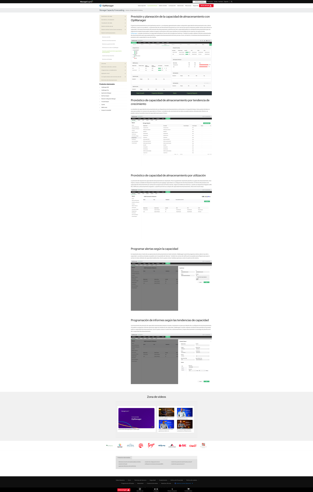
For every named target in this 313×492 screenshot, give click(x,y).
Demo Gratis (163, 5)
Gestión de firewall (123, 464)
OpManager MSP (105, 87)
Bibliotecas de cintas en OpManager (110, 47)
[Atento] (162, 445)
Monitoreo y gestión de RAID (108, 44)
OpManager (134, 33)
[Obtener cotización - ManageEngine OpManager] (172, 488)
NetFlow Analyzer (105, 95)
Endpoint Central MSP (106, 110)
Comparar (156, 491)
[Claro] (193, 445)
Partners (220, 1)
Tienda (216, 1)
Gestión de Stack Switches (108, 55)
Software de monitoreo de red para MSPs (154, 464)
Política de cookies (191, 480)
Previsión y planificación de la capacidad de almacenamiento (112, 52)
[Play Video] (136, 418)
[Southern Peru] (141, 445)
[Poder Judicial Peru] (203, 445)
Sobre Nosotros (120, 480)
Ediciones (180, 5)
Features (127, 10)
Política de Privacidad (177, 480)
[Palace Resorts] (130, 445)
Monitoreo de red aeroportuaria (109, 80)
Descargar (205, 5)
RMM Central (104, 107)
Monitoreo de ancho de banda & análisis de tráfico (130, 461)
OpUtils (103, 104)
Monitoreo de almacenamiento (109, 40)
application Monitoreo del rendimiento (127, 466)
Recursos (188, 5)
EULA (129, 480)
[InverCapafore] (109, 445)
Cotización (172, 5)
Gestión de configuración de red (152, 461)
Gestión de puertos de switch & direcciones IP (181, 461)
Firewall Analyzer (105, 101)
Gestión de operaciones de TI (178, 464)
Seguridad (153, 480)
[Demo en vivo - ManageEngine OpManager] (140, 488)
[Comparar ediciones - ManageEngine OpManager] (156, 488)
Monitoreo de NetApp (107, 59)
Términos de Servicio (140, 480)
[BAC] (183, 445)
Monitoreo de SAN (106, 37)
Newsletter (140, 483)
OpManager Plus (105, 90)
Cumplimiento (163, 480)
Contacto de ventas (152, 483)
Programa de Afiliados (127, 483)
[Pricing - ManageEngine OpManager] (188, 488)
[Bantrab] (120, 445)
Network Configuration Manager (108, 98)
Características (152, 5)
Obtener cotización (172, 491)
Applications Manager (106, 93)
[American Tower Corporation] (172, 445)
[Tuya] (151, 445)
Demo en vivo (140, 491)
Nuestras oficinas (166, 483)
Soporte (195, 5)
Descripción (142, 5)
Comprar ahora (188, 491)
